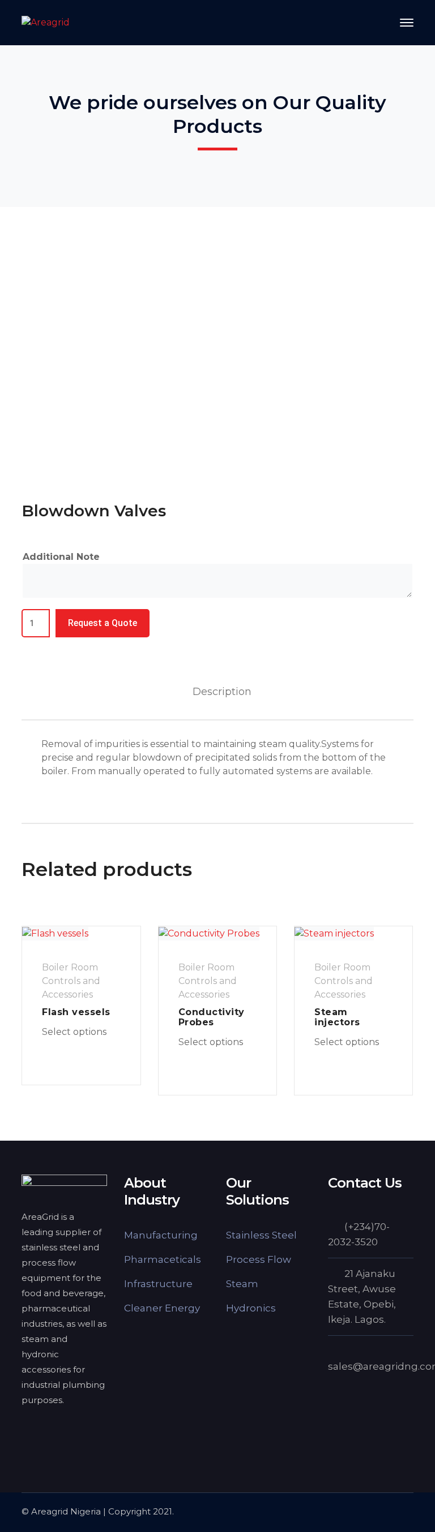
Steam (242, 1283)
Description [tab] (222, 691)
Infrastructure (158, 1283)
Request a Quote (102, 623)
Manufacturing (161, 1235)
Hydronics (251, 1308)
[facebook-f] (27, 1430)
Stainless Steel (261, 1235)
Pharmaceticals (162, 1259)
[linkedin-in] (55, 1430)
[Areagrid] (46, 22)
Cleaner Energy (162, 1308)
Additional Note (61, 556)
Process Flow (258, 1259)
